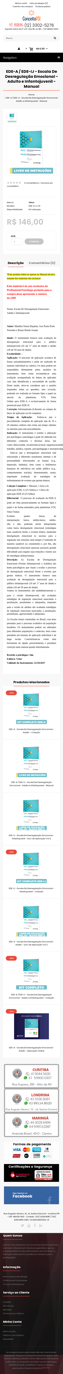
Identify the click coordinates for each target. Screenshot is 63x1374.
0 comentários (31, 182)
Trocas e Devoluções (13, 1284)
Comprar (34, 241)
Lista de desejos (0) (39, 3)
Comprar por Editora (13, 1313)
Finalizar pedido (42, 6)
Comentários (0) (42, 263)
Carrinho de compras (23, 6)
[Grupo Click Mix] (45, 1368)
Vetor (32, 202)
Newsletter (8, 1339)
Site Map (7, 1309)
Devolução (8, 1305)
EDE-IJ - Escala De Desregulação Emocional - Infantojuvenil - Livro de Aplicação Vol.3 (31, 837)
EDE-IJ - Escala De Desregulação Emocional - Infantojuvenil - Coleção (31, 890)
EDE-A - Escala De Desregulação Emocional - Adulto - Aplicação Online (31, 1049)
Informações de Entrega (15, 1276)
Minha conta (21, 3)
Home (31, 94)
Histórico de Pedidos (13, 1335)
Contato (7, 1302)
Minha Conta (9, 1331)
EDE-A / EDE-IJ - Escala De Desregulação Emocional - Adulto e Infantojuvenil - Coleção (31, 996)
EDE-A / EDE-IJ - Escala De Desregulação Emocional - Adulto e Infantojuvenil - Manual (32, 99)
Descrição (16, 263)
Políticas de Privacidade (15, 1280)
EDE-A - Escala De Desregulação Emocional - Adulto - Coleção (31, 731)
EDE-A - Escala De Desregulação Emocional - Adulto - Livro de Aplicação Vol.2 (31, 943)
